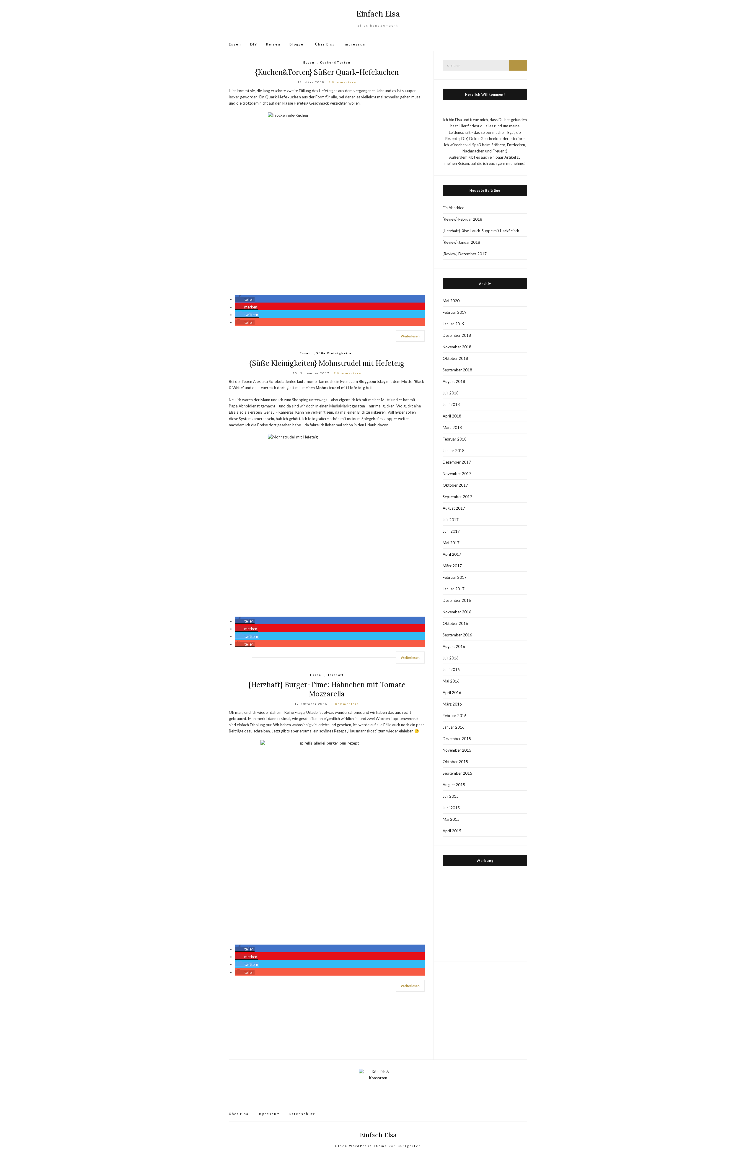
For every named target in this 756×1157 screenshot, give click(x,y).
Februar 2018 (455, 439)
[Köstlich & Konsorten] (378, 1087)
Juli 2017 (451, 519)
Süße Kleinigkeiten (335, 353)
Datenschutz (302, 1114)
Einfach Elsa (378, 14)
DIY (253, 44)
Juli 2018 (451, 393)
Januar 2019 (454, 323)
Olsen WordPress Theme (361, 1146)
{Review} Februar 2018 (462, 219)
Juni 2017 (451, 531)
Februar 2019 (455, 312)
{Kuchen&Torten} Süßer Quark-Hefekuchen (327, 72)
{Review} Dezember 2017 (465, 253)
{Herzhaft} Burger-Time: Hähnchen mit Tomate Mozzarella (326, 689)
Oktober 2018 (455, 358)
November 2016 (457, 612)
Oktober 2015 (455, 761)
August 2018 (454, 381)
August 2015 (454, 784)
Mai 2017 (451, 542)
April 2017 (452, 554)
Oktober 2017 (455, 485)
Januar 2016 (454, 727)
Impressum (355, 44)
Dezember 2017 (457, 462)
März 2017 (452, 565)
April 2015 (452, 830)
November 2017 (457, 473)
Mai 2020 (451, 300)
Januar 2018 (454, 450)
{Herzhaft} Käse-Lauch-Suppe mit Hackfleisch (481, 230)
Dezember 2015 (457, 738)
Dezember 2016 (457, 600)
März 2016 (452, 704)
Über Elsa (325, 44)
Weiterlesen (410, 336)
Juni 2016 (451, 669)
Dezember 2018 (457, 335)
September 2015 (457, 773)
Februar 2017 (455, 577)
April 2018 (452, 416)
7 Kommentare (347, 373)
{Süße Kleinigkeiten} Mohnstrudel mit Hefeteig (327, 363)
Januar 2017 (454, 588)
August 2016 (454, 646)
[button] (245, 299)
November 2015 (457, 750)
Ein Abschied (454, 207)
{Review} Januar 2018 (461, 242)
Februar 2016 (455, 715)
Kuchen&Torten (335, 62)
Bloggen (297, 44)
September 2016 (457, 635)
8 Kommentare (342, 82)
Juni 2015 (451, 807)
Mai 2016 (451, 681)
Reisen (273, 44)
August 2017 (454, 508)
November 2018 (457, 346)
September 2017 (457, 496)
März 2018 (452, 427)
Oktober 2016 (455, 623)
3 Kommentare (345, 704)
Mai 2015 (451, 819)
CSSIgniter (409, 1146)
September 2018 (457, 370)
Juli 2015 (451, 796)
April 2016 (452, 692)
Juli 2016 (451, 658)
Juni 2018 (451, 404)
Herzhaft (335, 675)
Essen (235, 44)
